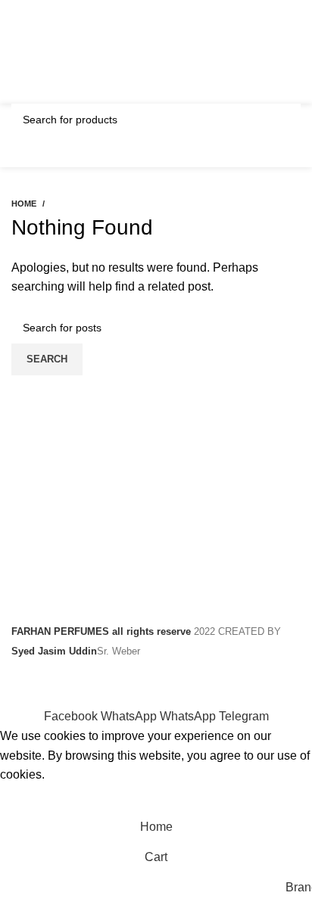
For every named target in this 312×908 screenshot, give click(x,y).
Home (23, 203)
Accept (29, 798)
